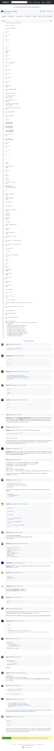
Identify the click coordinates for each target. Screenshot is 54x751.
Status (23, 744)
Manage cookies (40, 744)
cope (7, 638)
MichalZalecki (8, 11)
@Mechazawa (20, 417)
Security (19, 744)
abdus (7, 608)
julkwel (7, 672)
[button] (42, 16)
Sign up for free (6, 738)
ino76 (7, 685)
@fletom (22, 419)
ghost (7, 459)
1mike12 (8, 479)
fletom (7, 344)
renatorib (8, 504)
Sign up (49, 2)
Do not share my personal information (27, 745)
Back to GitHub (36, 2)
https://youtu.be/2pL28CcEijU (28, 615)
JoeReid (8, 399)
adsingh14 (8, 586)
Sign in (43, 2)
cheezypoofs (9, 355)
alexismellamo (9, 562)
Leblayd (8, 597)
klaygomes (8, 543)
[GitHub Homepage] (23, 747)
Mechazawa (9, 371)
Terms (11, 744)
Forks (28, 16)
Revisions (11, 16)
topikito (8, 572)
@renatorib (8, 565)
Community (27, 744)
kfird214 (8, 532)
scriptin (8, 427)
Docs (31, 744)
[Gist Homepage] (6, 2)
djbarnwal (8, 385)
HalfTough (8, 716)
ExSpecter (8, 699)
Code (4, 16)
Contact (34, 744)
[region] (27, 180)
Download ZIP (49, 16)
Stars (20, 16)
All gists (30, 2)
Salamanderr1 (9, 620)
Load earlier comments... (28, 340)
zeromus (8, 448)
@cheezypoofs (27, 417)
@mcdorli (8, 430)
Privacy (15, 744)
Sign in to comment (43, 738)
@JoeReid (8, 417)
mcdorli (8, 414)
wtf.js (15, 11)
